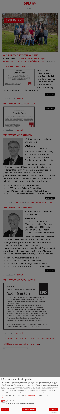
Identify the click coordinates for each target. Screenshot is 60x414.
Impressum (4, 397)
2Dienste (9, 405)
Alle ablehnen (5, 409)
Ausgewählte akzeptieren (29, 409)
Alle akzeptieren (53, 409)
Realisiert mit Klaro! (54, 412)
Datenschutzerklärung (30, 395)
